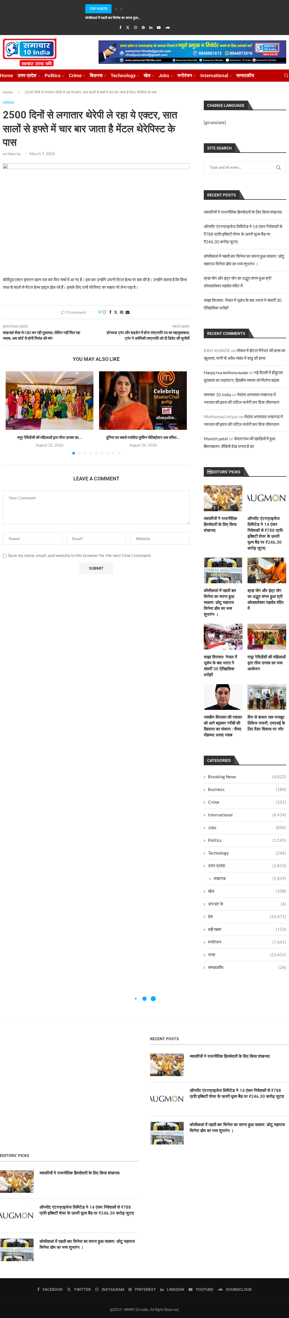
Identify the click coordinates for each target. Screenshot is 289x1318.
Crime (75, 75)
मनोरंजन (185, 75)
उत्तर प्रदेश (26, 75)
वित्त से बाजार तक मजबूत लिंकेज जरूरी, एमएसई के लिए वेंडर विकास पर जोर (266, 723)
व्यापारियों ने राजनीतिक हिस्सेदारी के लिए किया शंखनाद (243, 211)
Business (247, 789)
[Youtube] (159, 27)
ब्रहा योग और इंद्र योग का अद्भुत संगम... (109, 18)
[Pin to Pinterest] (121, 312)
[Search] (286, 76)
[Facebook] (120, 27)
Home (6, 75)
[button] (116, 8)
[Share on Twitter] (116, 312)
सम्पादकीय (245, 75)
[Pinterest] (143, 27)
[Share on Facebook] (110, 312)
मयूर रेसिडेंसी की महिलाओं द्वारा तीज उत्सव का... (49, 437)
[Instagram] (135, 27)
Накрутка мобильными (226, 372)
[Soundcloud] (167, 27)
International (214, 75)
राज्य (247, 954)
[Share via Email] (128, 312)
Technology (123, 75)
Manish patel (216, 438)
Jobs (164, 75)
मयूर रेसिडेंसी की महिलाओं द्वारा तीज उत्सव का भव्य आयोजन (267, 662)
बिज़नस (96, 75)
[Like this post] (104, 312)
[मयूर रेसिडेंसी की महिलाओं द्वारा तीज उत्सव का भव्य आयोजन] (49, 400)
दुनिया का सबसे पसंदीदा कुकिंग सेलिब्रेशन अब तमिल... (143, 437)
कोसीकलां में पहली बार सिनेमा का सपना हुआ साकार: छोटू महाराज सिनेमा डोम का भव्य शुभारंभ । (220, 602)
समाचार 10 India (217, 394)
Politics (53, 75)
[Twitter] (128, 27)
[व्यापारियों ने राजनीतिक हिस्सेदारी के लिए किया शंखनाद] (223, 498)
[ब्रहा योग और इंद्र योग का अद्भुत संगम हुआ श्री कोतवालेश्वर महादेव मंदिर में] (267, 570)
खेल (147, 75)
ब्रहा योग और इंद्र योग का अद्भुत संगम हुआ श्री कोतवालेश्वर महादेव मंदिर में (266, 599)
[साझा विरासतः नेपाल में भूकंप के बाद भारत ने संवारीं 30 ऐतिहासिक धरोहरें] (223, 636)
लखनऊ (250, 878)
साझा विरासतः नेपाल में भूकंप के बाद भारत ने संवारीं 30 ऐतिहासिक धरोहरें (220, 665)
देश (247, 916)
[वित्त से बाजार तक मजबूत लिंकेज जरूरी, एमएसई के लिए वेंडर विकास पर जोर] (267, 697)
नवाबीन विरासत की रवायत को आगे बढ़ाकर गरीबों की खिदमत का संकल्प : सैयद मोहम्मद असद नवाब (223, 726)
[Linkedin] (150, 27)
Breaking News (247, 776)
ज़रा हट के (247, 903)
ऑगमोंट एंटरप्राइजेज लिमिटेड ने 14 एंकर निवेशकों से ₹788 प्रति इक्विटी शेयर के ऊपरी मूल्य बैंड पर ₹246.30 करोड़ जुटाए (243, 234)
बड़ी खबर (247, 929)
